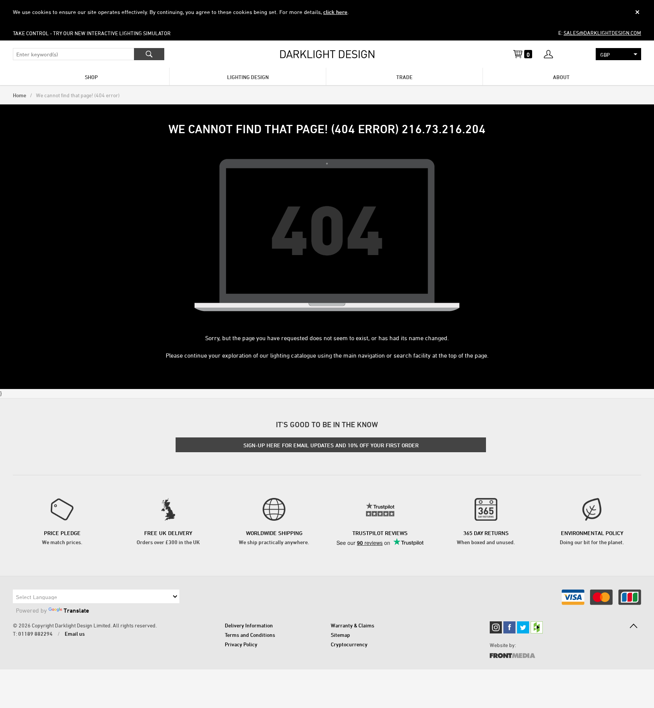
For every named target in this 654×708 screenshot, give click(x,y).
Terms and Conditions (250, 635)
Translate (76, 610)
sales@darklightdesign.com (602, 33)
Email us (75, 633)
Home (19, 95)
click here (335, 12)
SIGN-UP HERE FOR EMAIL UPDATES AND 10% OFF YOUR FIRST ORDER (331, 445)
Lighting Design (248, 77)
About (561, 77)
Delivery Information (249, 625)
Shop (91, 77)
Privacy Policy (241, 644)
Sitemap (340, 635)
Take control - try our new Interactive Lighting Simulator (92, 33)
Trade (404, 77)
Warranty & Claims (352, 625)
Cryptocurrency (349, 644)
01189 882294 (35, 633)
